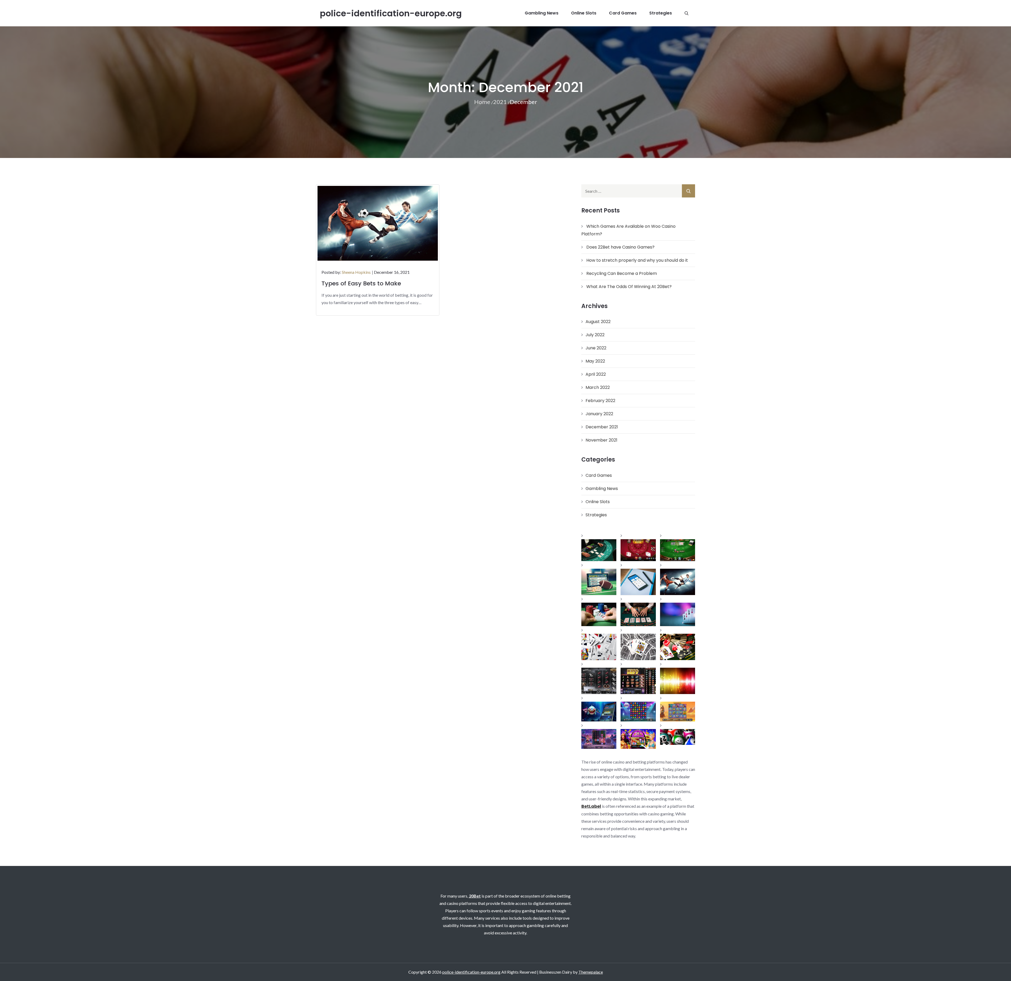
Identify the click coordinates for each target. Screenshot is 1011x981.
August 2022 (598, 322)
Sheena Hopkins (356, 272)
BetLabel (591, 806)
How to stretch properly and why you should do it (637, 260)
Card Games (623, 13)
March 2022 (598, 387)
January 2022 (599, 414)
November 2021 (601, 440)
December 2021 (602, 427)
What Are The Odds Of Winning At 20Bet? (629, 287)
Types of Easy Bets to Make (361, 283)
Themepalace (590, 971)
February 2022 (600, 401)
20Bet (475, 895)
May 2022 (595, 361)
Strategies (660, 13)
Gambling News (541, 13)
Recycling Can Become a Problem (621, 273)
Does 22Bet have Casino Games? (620, 247)
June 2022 (596, 348)
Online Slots (583, 13)
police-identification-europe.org (391, 13)
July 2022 (595, 335)
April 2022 (596, 374)
